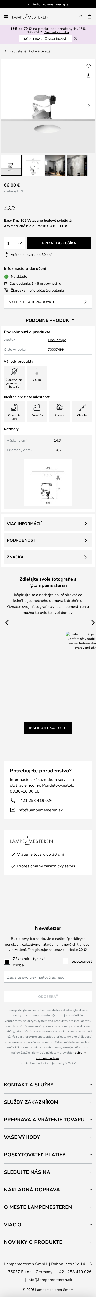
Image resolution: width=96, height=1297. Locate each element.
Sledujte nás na (27, 1172)
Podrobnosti (22, 540)
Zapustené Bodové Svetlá (30, 51)
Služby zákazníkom (31, 1102)
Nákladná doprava (32, 1189)
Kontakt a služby (29, 1084)
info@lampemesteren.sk (40, 809)
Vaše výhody (22, 1137)
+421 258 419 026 (35, 800)
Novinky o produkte (33, 1242)
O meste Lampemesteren (38, 1207)
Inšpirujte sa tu (45, 727)
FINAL (45, 39)
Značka (15, 557)
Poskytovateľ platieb (35, 1154)
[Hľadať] (81, 16)
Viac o (12, 1224)
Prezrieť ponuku (56, 32)
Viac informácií (24, 523)
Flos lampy (57, 339)
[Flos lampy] (30, 207)
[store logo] (33, 16)
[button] (11, 165)
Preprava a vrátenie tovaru (44, 1119)
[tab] (48, 1084)
